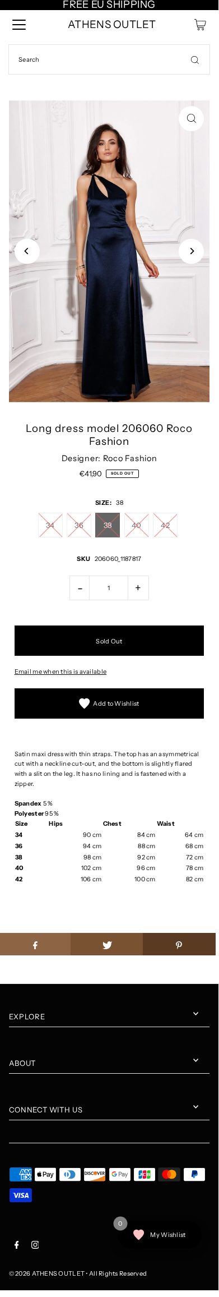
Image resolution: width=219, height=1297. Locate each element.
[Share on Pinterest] (179, 944)
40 (137, 525)
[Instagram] (35, 1246)
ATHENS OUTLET (112, 24)
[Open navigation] (19, 25)
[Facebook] (17, 1246)
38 (108, 525)
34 (50, 525)
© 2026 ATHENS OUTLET (47, 1273)
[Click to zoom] (191, 118)
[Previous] (27, 251)
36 (78, 525)
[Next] (191, 251)
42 (165, 525)
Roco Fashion (130, 458)
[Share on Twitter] (107, 944)
